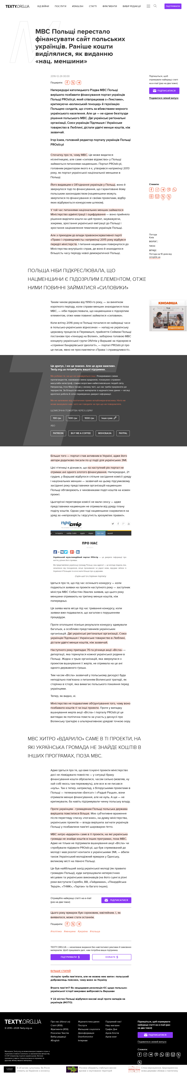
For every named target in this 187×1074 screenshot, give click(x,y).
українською (31, 1056)
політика (57, 931)
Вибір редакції (58, 1036)
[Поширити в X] (73, 82)
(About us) (65, 1021)
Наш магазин (112, 1025)
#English (55, 1040)
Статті (54, 1025)
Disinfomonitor (85, 1036)
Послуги (82, 1025)
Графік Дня (111, 1029)
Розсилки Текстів (60, 1033)
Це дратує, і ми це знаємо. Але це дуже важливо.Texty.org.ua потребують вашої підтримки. (83, 367)
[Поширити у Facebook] (67, 82)
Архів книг (111, 1036)
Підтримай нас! (113, 1021)
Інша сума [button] (107, 418)
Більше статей (61, 971)
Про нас (55, 1021)
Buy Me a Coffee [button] (81, 433)
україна (83, 931)
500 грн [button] (73, 418)
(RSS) (60, 1025)
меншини (70, 931)
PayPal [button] (123, 433)
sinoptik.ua (154, 257)
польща (95, 931)
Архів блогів (112, 1033)
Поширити (57, 82)
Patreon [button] (58, 433)
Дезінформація (86, 1033)
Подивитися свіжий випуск (164, 98)
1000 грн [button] (89, 418)
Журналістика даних (88, 1021)
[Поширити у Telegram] (79, 82)
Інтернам (83, 1040)
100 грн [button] (57, 418)
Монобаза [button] (104, 433)
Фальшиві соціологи (89, 1029)
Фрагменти (57, 1029)
